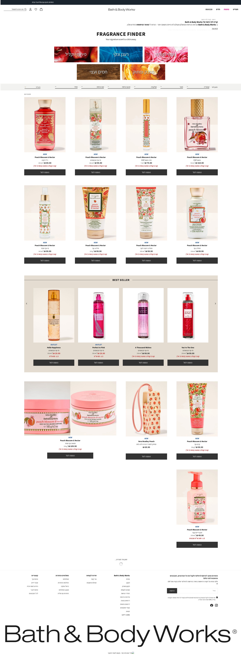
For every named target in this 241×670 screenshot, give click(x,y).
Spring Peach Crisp (146, 529)
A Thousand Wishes (143, 347)
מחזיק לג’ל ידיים (146, 621)
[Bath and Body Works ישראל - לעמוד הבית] (122, 10)
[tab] (198, 87)
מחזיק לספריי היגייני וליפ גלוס (146, 444)
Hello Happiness (54, 347)
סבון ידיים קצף (197, 532)
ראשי (214, 19)
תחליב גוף (197, 248)
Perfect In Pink (98, 347)
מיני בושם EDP (146, 160)
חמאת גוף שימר (70, 443)
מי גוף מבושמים (95, 160)
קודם (214, 2)
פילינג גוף (95, 248)
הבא (27, 2)
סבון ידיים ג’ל (146, 532)
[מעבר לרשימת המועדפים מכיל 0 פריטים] (36, 9)
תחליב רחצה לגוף (146, 248)
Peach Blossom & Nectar (197, 157)
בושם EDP (197, 160)
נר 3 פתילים (96, 532)
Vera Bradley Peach (146, 441)
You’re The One (188, 347)
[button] (41, 9)
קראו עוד (215, 28)
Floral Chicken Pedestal (70, 617)
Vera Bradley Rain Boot (146, 618)
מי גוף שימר (45, 248)
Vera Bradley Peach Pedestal (197, 618)
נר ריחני (45, 532)
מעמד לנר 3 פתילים (197, 621)
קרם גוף (197, 444)
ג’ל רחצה (45, 160)
